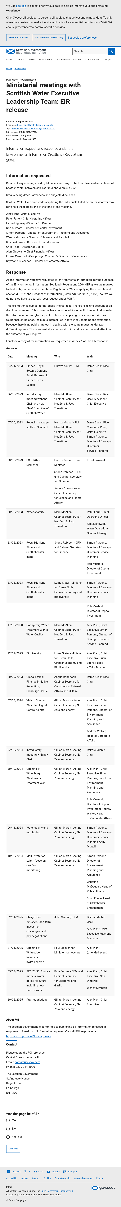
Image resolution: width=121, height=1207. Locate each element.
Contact (36, 1178)
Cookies (47, 1178)
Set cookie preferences (82, 37)
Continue (13, 1148)
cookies (21, 6)
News (32, 59)
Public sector (49, 128)
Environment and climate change (27, 128)
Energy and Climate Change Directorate (35, 125)
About (9, 59)
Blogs (108, 59)
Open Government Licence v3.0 (57, 1191)
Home (9, 68)
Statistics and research (69, 59)
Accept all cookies (18, 37)
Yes (14, 1120)
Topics (20, 59)
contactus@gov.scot (27, 1062)
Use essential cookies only (49, 37)
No (14, 1128)
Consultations (92, 59)
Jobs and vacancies (83, 1178)
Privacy (99, 1178)
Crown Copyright (62, 1178)
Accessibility (11, 1178)
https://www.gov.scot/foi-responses (28, 1036)
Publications (45, 59)
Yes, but (17, 1137)
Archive (24, 1178)
